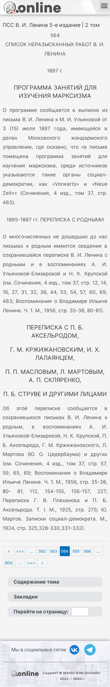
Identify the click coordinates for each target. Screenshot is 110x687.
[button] (104, 5)
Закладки (25, 597)
